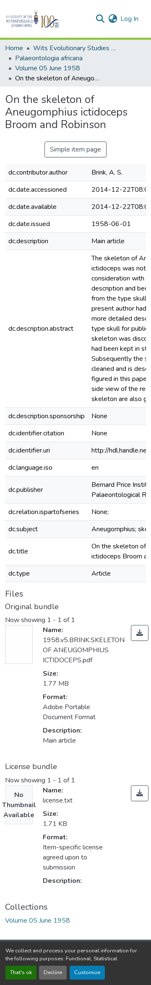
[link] (139, 633)
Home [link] (14, 48)
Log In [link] (129, 18)
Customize (87, 972)
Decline (53, 972)
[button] (47, 18)
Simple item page (75, 149)
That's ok (21, 972)
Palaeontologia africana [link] (49, 58)
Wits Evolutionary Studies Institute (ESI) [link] (75, 48)
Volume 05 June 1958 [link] (47, 68)
